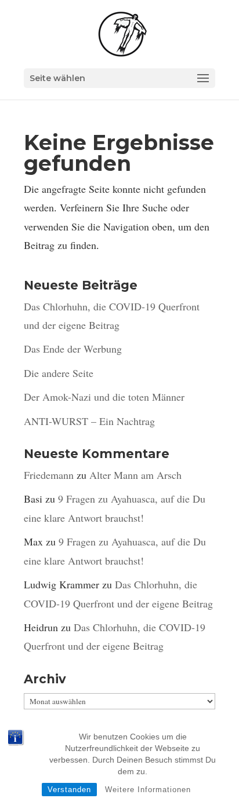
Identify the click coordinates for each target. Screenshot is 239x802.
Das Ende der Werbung (73, 349)
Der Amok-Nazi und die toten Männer (104, 397)
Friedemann (49, 475)
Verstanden (69, 789)
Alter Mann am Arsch (135, 475)
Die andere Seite (58, 373)
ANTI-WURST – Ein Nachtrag (89, 421)
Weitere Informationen (148, 789)
